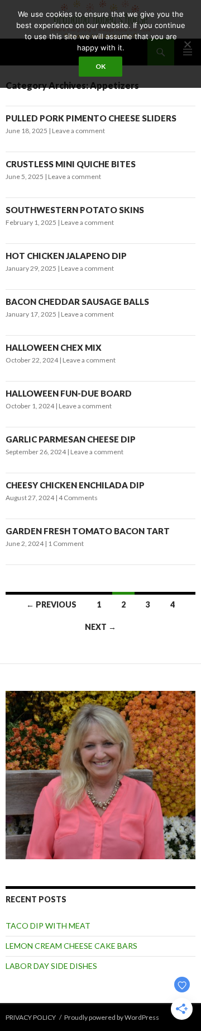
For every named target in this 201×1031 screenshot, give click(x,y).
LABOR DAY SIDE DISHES (51, 966)
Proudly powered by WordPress (111, 1017)
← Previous (51, 604)
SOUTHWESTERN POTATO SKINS (75, 210)
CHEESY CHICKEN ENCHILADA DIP (75, 485)
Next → (100, 627)
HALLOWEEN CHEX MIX (54, 347)
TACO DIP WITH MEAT (48, 925)
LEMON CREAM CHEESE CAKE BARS (71, 945)
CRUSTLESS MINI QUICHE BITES (71, 164)
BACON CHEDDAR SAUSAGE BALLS (77, 301)
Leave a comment (78, 130)
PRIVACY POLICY (31, 1017)
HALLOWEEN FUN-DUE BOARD (69, 393)
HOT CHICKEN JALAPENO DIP (66, 256)
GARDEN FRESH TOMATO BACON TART (88, 531)
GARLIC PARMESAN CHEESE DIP (71, 439)
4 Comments (78, 497)
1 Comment (66, 543)
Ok (100, 66)
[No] (187, 44)
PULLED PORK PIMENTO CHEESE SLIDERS (91, 118)
